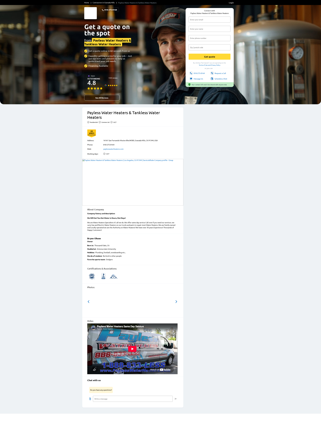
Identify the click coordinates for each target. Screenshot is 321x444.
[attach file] (90, 399)
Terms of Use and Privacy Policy (209, 65)
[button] (88, 301)
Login (231, 2)
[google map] (132, 182)
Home (86, 2)
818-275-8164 (110, 9)
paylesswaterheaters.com (113, 149)
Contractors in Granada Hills (104, 2)
